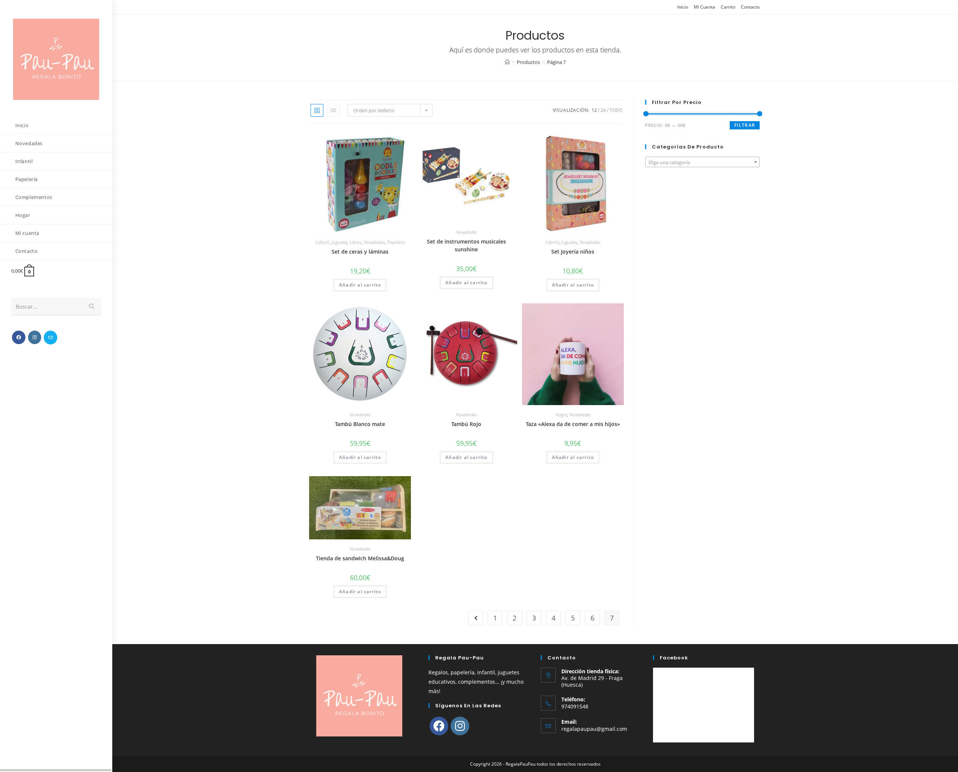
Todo (616, 110)
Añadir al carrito (360, 285)
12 (594, 110)
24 (603, 110)
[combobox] (702, 162)
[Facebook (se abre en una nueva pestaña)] (18, 337)
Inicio (682, 7)
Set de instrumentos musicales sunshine (466, 245)
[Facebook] (439, 726)
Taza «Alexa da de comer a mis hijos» (573, 424)
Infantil (322, 242)
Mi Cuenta (704, 7)
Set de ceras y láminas (360, 251)
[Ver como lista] (333, 110)
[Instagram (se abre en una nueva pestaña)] (34, 337)
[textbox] (702, 162)
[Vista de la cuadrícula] (317, 110)
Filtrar (744, 125)
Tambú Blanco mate (360, 424)
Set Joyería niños (572, 251)
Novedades (374, 242)
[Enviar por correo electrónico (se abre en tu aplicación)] (50, 337)
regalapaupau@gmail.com (594, 728)
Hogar (561, 414)
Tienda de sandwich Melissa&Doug (360, 558)
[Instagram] (460, 726)
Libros (355, 242)
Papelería (396, 242)
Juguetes (339, 242)
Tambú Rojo (466, 424)
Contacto (750, 7)
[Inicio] (507, 62)
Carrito (728, 7)
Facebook (674, 657)
